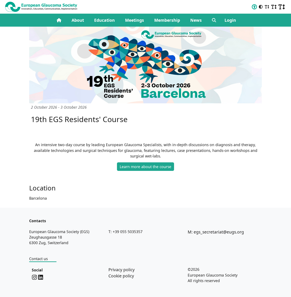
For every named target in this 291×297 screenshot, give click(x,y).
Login (230, 20)
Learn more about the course (145, 166)
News (196, 20)
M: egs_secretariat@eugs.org (216, 232)
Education (104, 20)
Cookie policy (121, 276)
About (78, 20)
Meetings (134, 20)
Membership (167, 20)
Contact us (38, 258)
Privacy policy (121, 269)
